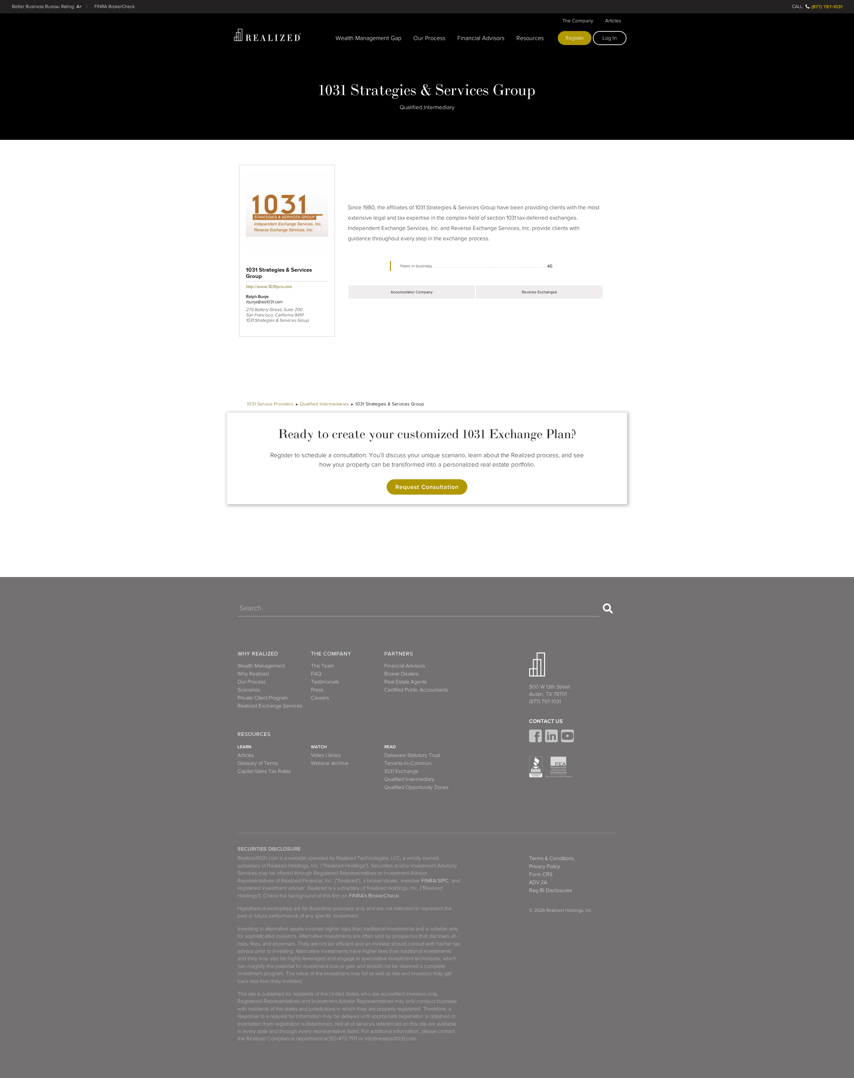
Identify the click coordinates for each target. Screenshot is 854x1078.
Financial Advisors (480, 38)
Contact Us (546, 721)
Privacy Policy (544, 866)
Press (317, 690)
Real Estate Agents (405, 682)
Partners (398, 654)
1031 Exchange (401, 771)
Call (797, 6)
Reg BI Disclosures (550, 890)
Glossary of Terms (258, 763)
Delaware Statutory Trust (412, 755)
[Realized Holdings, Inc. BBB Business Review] (535, 767)
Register (574, 38)
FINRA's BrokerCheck (374, 896)
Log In (609, 38)
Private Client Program (263, 698)
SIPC (443, 881)
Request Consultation (427, 487)
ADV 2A (538, 882)
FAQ (316, 674)
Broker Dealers (401, 674)
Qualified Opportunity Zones (416, 787)
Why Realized (258, 654)
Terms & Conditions (551, 858)
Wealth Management (261, 666)
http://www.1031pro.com (269, 286)
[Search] (607, 608)
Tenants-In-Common (408, 763)
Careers (320, 698)
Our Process (429, 38)
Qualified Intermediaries (324, 404)
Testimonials (325, 682)
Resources (530, 38)
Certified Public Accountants (416, 690)
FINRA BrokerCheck (114, 6)
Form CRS (540, 874)
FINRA (428, 881)
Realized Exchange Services (270, 706)
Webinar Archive (330, 763)
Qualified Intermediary (409, 779)
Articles (613, 20)
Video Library (326, 755)
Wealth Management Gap (368, 38)
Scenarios (249, 690)
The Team (322, 666)
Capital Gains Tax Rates (264, 771)
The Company (577, 20)
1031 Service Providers (270, 404)
